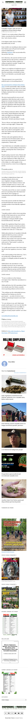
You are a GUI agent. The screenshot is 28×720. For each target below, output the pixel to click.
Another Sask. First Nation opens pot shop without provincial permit (13, 501)
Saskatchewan (14, 333)
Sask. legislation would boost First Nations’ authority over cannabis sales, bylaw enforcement (13, 397)
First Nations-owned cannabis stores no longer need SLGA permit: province (14, 424)
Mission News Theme (9, 718)
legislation (10, 52)
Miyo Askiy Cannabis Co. (14, 331)
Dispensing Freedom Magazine (8, 551)
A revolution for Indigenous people (12, 449)
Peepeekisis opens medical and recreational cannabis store (11, 475)
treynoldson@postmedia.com (10, 316)
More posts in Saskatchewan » (20, 372)
